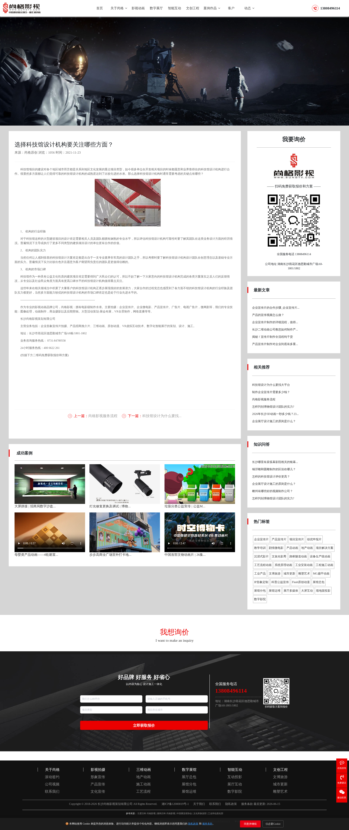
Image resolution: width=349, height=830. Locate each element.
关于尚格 (118, 8)
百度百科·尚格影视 (146, 813)
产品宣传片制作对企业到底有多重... (275, 344)
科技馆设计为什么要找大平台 (271, 384)
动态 (248, 8)
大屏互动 (307, 590)
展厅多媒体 (291, 590)
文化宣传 (98, 791)
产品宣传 (98, 784)
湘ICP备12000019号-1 (175, 803)
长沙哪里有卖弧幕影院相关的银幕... (275, 461)
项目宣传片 (296, 539)
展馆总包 (318, 582)
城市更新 (289, 573)
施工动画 (143, 784)
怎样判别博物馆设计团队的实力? (273, 406)
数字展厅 (156, 8)
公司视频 (52, 784)
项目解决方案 (324, 547)
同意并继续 (250, 824)
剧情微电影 (276, 547)
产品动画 (292, 547)
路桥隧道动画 (298, 556)
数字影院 (260, 599)
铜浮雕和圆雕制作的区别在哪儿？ (274, 469)
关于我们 (199, 803)
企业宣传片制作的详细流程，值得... (275, 322)
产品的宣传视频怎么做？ (268, 314)
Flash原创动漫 (301, 582)
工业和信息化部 (215, 813)
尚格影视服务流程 (95, 416)
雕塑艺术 (304, 573)
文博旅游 (274, 573)
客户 (231, 8)
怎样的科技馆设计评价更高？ (271, 476)
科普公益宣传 (280, 582)
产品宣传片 (279, 539)
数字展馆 (189, 770)
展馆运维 (274, 590)
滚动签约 (52, 777)
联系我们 (52, 791)
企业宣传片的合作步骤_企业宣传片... (275, 307)
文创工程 (192, 8)
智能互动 (174, 8)
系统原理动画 (283, 564)
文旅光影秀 (279, 556)
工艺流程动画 (263, 564)
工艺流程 (143, 791)
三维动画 (143, 770)
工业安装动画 (304, 564)
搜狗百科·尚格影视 (166, 813)
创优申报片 (314, 539)
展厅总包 (189, 777)
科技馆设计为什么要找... (154, 416)
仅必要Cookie (273, 824)
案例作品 (211, 8)
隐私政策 (193, 823)
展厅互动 (234, 784)
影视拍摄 (98, 770)
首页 (99, 8)
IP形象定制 (261, 582)
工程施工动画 (324, 564)
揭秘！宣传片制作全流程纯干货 (272, 336)
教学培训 (260, 547)
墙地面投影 (323, 590)
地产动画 (307, 547)
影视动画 (138, 8)
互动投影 (234, 777)
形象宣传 (98, 777)
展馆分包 (260, 590)
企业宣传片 (261, 539)
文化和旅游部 (199, 813)
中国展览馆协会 (184, 813)
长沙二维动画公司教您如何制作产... (275, 329)
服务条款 (207, 823)
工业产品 (260, 573)
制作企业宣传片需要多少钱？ (271, 392)
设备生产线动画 (320, 556)
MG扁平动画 (321, 573)
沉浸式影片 (261, 556)
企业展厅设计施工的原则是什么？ (274, 421)
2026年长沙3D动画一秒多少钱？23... (275, 413)
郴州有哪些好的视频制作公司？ (272, 491)
